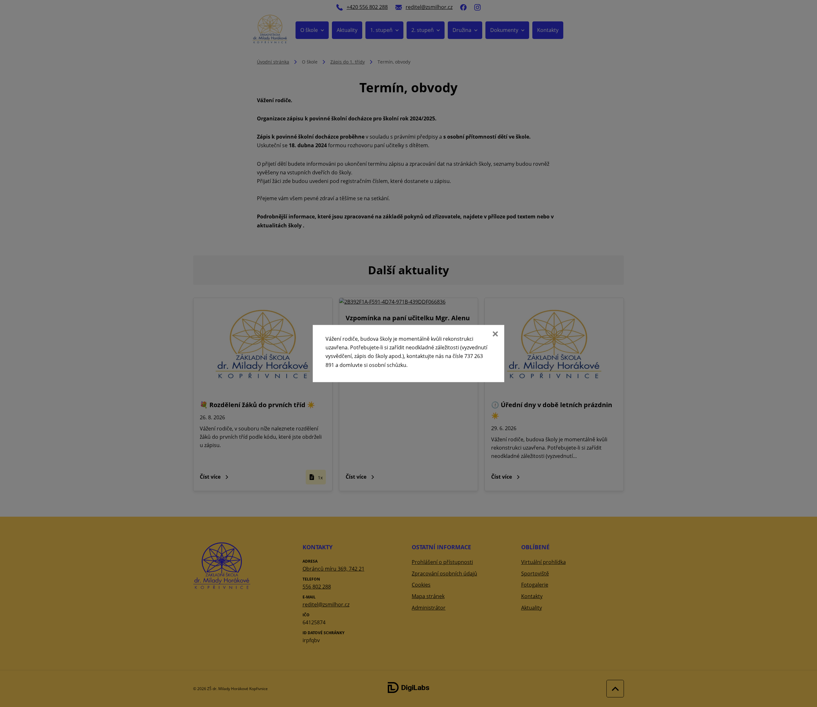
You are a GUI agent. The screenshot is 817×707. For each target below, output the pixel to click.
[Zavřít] (494, 334)
